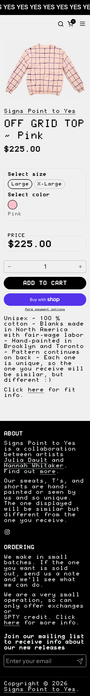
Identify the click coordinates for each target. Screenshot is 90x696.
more (48, 471)
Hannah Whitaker (34, 466)
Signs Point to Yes (40, 111)
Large (20, 183)
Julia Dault (26, 460)
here (36, 390)
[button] (61, 24)
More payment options (45, 309)
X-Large (49, 183)
